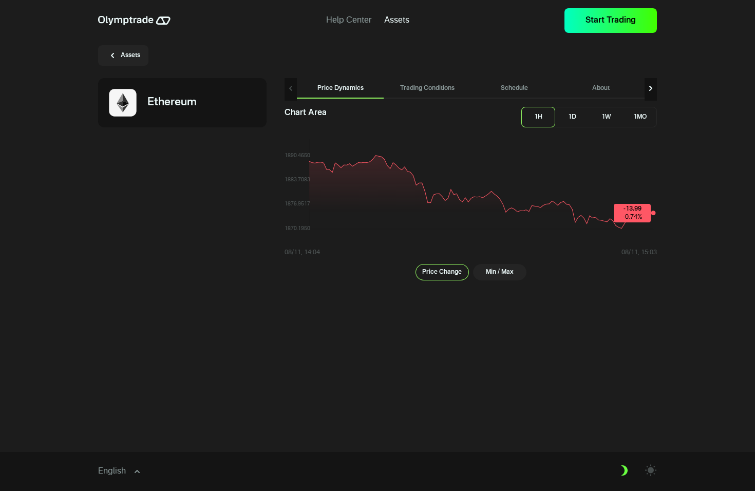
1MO (640, 117)
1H (538, 117)
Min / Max (500, 272)
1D (572, 117)
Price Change (442, 272)
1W (606, 117)
